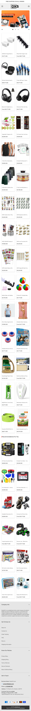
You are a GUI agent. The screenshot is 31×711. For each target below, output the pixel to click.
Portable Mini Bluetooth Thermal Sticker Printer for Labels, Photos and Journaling (22, 160)
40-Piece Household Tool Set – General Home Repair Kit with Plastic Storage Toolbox (7, 460)
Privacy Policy (5, 656)
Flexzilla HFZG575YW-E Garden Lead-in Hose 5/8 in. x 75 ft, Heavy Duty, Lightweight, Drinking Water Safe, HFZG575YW (7, 429)
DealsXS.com (17, 706)
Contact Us (4, 631)
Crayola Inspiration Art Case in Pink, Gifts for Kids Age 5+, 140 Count (7, 541)
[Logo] (15, 6)
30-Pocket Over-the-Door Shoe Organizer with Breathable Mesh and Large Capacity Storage (22, 134)
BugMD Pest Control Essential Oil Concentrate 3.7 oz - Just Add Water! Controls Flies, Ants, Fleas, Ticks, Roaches (7, 402)
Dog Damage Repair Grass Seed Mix (7, 375)
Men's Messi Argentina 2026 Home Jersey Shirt (7, 322)
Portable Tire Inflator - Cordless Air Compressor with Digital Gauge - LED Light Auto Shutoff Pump (22, 460)
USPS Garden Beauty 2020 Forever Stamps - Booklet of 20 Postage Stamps (7, 268)
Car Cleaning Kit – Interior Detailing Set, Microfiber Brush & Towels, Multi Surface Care (7, 487)
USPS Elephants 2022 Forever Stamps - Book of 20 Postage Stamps (22, 214)
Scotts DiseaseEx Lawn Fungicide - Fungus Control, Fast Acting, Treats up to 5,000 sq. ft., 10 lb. (22, 429)
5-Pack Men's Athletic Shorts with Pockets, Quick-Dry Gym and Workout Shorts (7, 187)
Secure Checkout (6, 666)
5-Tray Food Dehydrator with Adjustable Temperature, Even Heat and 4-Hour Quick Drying (22, 187)
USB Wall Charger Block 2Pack (7, 53)
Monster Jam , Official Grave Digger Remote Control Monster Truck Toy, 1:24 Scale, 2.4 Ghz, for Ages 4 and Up (22, 541)
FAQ (3, 637)
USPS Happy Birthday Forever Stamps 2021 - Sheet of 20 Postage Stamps (22, 268)
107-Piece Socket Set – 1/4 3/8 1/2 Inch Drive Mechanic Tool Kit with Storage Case (22, 487)
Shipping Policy (5, 659)
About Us (4, 627)
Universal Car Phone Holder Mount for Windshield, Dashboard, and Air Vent (22, 514)
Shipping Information (6, 644)
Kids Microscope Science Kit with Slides (22, 568)
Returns (3, 641)
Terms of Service (5, 663)
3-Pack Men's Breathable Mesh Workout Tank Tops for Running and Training (7, 160)
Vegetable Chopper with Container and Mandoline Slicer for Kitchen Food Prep (7, 134)
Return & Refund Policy (7, 669)
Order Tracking (5, 634)
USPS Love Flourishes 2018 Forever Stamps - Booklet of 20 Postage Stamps (22, 241)
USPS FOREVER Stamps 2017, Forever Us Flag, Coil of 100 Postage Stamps (7, 241)
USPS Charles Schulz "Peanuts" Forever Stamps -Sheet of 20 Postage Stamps (7, 214)
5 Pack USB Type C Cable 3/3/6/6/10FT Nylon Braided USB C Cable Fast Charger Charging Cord (22, 80)
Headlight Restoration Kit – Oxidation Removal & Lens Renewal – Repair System (7, 514)
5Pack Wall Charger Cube (22, 53)
